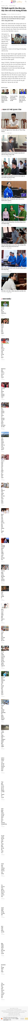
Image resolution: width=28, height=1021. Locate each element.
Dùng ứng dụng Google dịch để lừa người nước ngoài (4, 99)
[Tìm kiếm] (26, 2)
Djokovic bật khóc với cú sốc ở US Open (3, 373)
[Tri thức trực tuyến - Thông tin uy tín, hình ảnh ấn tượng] (16, 1)
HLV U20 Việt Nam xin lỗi (2, 929)
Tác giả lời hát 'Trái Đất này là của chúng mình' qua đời (2, 990)
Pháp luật (4, 5)
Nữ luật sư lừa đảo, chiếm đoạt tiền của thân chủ (13, 291)
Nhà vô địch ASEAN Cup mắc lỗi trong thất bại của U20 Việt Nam (3, 686)
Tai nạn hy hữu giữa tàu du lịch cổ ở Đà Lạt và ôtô (3, 891)
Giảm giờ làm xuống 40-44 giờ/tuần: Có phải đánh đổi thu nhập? (3, 712)
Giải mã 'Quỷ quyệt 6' (2, 595)
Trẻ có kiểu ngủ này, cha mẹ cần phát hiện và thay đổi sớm (2, 469)
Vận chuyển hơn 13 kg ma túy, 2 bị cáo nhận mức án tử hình (22, 99)
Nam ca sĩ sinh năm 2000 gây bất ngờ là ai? (2, 615)
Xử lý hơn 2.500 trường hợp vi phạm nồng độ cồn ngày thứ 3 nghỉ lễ (3, 658)
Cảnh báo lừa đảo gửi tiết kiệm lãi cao (3, 636)
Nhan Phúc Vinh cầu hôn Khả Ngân (2, 329)
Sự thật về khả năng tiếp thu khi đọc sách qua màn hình (3, 496)
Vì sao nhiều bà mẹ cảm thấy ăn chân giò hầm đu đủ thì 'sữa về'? (2, 844)
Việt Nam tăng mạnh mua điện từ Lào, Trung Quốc (3, 444)
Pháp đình (12, 5)
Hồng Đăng (3, 14)
